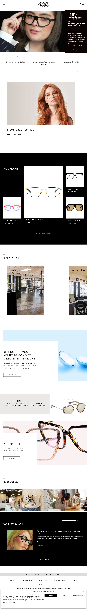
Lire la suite (40, 545)
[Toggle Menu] (4, 4)
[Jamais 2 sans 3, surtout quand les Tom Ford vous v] (33, 500)
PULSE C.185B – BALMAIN (75, 220)
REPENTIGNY (49, 574)
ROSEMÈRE (38, 574)
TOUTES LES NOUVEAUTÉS (43, 233)
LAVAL (27, 574)
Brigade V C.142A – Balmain (35, 220)
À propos (11, 580)
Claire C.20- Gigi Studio (76, 189)
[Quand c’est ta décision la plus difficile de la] (54, 500)
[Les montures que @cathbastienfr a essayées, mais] (11, 500)
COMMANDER (12, 374)
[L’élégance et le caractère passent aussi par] (76, 500)
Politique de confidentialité (9, 606)
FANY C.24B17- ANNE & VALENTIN (15, 220)
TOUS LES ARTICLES (43, 559)
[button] (83, 591)
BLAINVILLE (60, 574)
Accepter (51, 595)
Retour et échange (43, 580)
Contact (76, 580)
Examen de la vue (27, 580)
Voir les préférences (78, 595)
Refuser (65, 595)
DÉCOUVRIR (12, 458)
